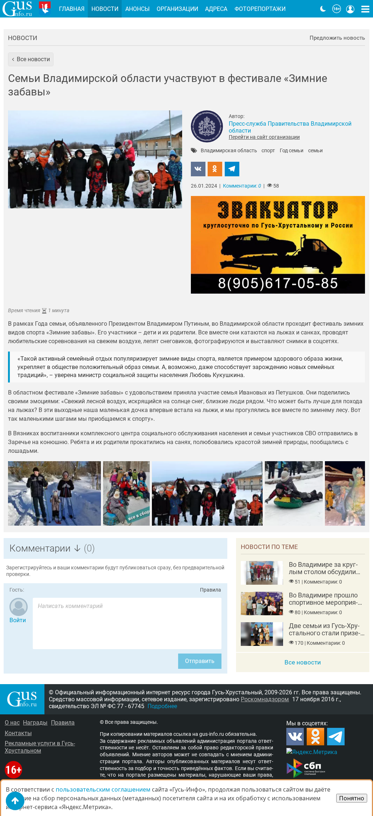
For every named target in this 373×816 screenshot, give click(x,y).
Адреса (216, 8)
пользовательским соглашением (103, 789)
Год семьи (291, 151)
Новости (22, 38)
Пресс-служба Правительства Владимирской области (290, 127)
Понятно (351, 798)
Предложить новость (337, 38)
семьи (315, 151)
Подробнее (162, 706)
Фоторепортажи (260, 8)
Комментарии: (242, 186)
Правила (210, 590)
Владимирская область (229, 151)
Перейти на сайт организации (264, 137)
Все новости (302, 662)
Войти (17, 620)
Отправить (200, 661)
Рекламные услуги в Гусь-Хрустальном (40, 747)
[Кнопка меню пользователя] (350, 8)
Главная (72, 8)
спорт (268, 151)
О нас (12, 722)
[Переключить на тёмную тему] (323, 8)
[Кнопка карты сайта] (365, 8)
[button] (31, 59)
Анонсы (137, 8)
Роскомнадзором (265, 699)
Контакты (18, 733)
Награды (35, 722)
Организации (177, 8)
